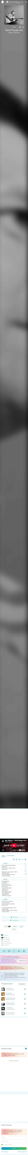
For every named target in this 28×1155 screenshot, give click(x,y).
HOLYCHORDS (6, 957)
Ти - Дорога (9, 1007)
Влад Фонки (5, 935)
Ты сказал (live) (10, 1012)
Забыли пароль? (22, 1151)
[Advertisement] (14, 823)
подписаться (22, 960)
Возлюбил (9, 993)
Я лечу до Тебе (10, 1003)
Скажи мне (9, 988)
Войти (14, 1148)
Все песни (21, 984)
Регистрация (4, 1151)
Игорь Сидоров (14, 33)
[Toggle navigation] (26, 2)
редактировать (13, 974)
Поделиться (15, 920)
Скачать (15, 917)
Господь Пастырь (10, 998)
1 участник (7, 937)
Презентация (10, 855)
